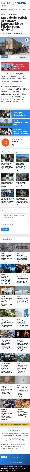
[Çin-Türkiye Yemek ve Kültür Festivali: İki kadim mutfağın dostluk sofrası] (22, 268)
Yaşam (3, 386)
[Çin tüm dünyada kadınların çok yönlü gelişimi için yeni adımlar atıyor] (22, 313)
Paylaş (5, 56)
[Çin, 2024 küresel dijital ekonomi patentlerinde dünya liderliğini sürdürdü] (7, 403)
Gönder (5, 229)
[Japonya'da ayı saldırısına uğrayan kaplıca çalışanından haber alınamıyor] (7, 313)
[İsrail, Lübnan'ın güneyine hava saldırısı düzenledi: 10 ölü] (7, 247)
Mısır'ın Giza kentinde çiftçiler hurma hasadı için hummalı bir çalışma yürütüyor (22, 414)
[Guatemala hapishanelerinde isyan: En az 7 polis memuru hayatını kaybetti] (22, 247)
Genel (11, 10)
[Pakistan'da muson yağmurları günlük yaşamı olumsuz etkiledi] (7, 177)
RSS (4, 457)
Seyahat (20, 409)
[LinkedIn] (19, 439)
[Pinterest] (13, 439)
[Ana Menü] (5, 6)
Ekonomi (18, 10)
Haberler (4, 14)
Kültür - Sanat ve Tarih (9, 446)
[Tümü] (28, 239)
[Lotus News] (13, 2)
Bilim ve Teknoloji (8, 448)
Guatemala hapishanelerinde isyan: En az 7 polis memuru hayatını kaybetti (22, 258)
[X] (10, 439)
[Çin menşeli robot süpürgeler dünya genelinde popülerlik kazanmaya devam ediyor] (7, 290)
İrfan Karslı (14, 141)
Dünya (25, 10)
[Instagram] (16, 439)
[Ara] (3, 6)
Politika (25, 444)
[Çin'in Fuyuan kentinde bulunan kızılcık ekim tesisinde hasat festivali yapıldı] (7, 380)
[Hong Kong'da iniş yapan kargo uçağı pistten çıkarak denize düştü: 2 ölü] (22, 290)
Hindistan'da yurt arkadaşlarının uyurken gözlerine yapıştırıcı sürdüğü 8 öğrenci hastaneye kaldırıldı (22, 392)
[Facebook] (7, 439)
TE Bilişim (19, 462)
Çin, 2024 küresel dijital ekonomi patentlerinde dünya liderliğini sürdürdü (6, 416)
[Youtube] (22, 439)
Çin (24, 448)
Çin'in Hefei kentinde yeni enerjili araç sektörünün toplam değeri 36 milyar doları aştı (7, 201)
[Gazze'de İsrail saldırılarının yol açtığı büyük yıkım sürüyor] (22, 177)
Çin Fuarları (5, 340)
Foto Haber (13, 14)
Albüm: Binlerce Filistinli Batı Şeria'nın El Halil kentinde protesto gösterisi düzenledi (7, 166)
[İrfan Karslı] (5, 142)
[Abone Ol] (24, 57)
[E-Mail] (12, 145)
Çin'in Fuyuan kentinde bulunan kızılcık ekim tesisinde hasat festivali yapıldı (6, 390)
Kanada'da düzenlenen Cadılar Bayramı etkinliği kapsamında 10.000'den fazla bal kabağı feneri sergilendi (22, 346)
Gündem (4, 10)
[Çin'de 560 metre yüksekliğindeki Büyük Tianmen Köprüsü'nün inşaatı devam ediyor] (22, 357)
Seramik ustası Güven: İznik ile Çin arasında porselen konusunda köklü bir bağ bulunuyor (22, 201)
